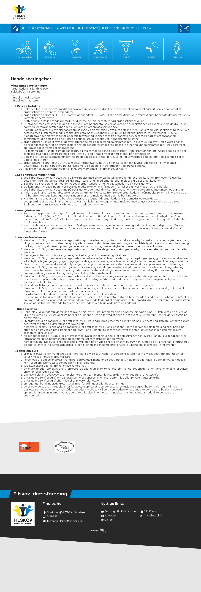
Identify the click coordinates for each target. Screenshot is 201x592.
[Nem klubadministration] (98, 531)
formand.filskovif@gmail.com (65, 521)
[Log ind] (186, 28)
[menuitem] (15, 28)
